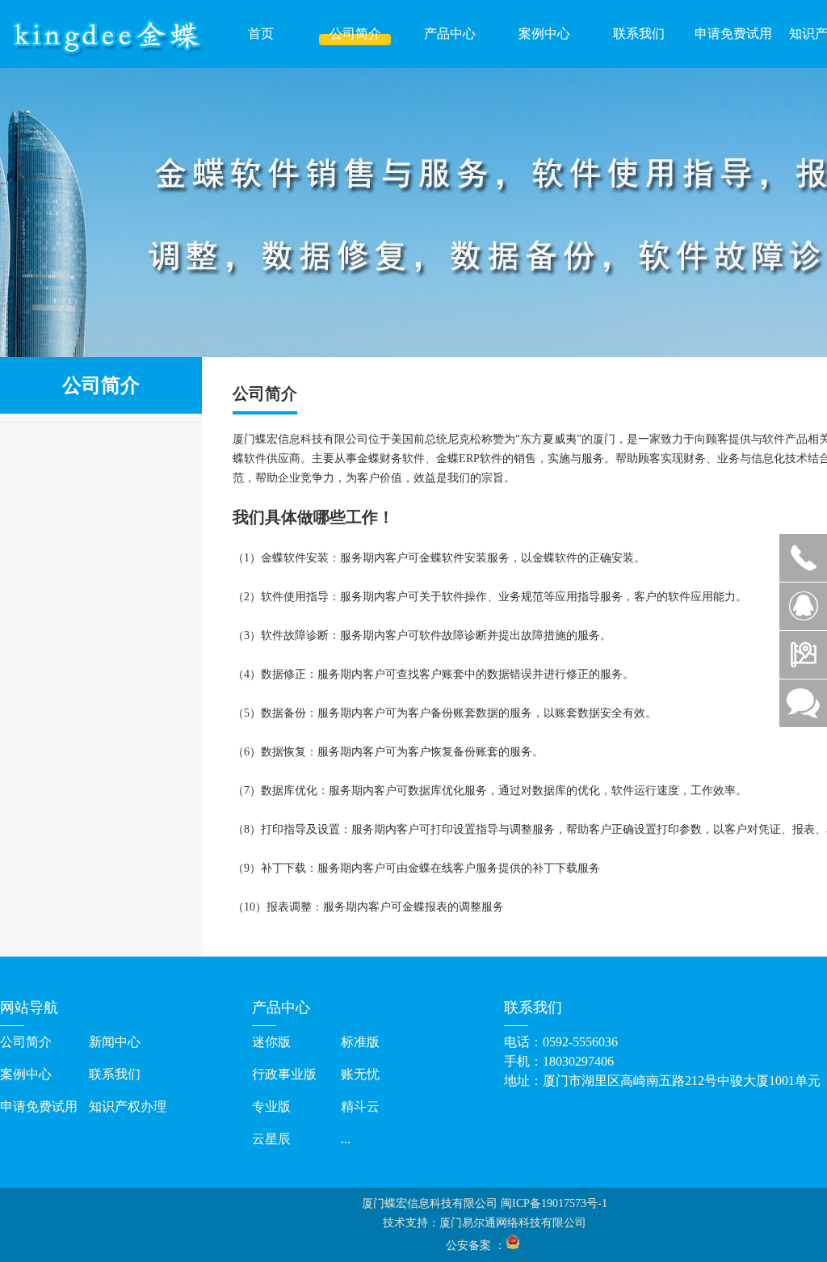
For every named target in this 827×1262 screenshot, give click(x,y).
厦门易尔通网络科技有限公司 (512, 1223)
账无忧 (360, 1074)
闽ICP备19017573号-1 (554, 1203)
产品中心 (450, 33)
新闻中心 (115, 1042)
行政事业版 (284, 1074)
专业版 (271, 1106)
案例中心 (544, 33)
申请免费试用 (733, 33)
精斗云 (360, 1106)
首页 (261, 33)
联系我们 (639, 33)
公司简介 (355, 33)
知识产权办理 (127, 1106)
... (346, 1139)
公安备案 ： (476, 1245)
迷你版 (271, 1042)
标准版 (360, 1042)
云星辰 (271, 1139)
